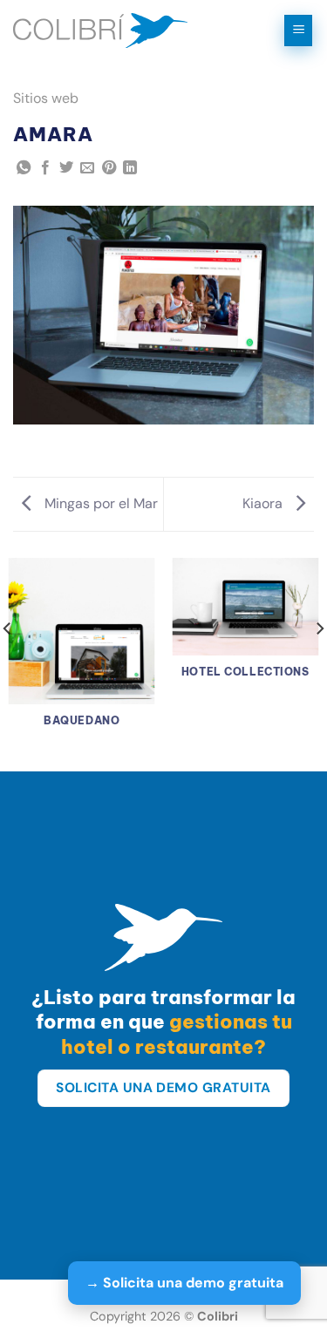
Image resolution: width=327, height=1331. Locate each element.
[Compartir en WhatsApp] (24, 168)
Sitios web (45, 98)
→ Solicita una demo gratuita (184, 1282)
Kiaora (264, 503)
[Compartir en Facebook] (45, 168)
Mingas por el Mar (99, 503)
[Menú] (298, 31)
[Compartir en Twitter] (66, 168)
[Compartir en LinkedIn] (130, 168)
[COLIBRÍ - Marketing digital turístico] (100, 30)
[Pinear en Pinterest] (109, 168)
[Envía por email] (87, 168)
